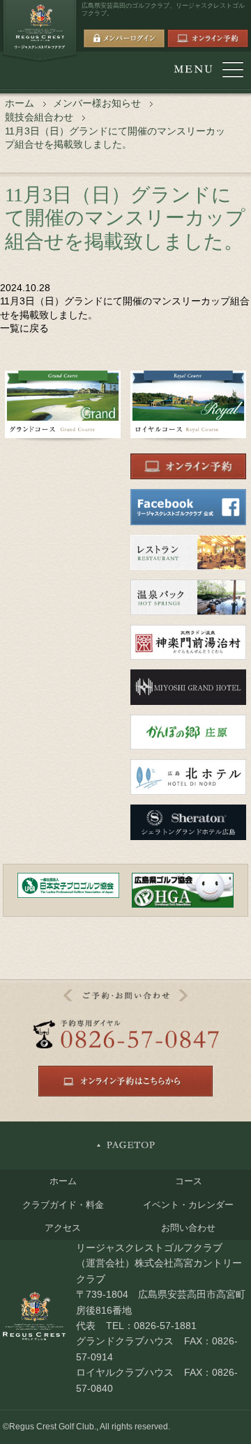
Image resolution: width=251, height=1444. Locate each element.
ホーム (19, 103)
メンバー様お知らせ (97, 103)
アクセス (63, 1227)
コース (188, 1181)
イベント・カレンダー (188, 1205)
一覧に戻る (24, 328)
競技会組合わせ (39, 117)
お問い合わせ (188, 1227)
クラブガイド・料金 (63, 1205)
